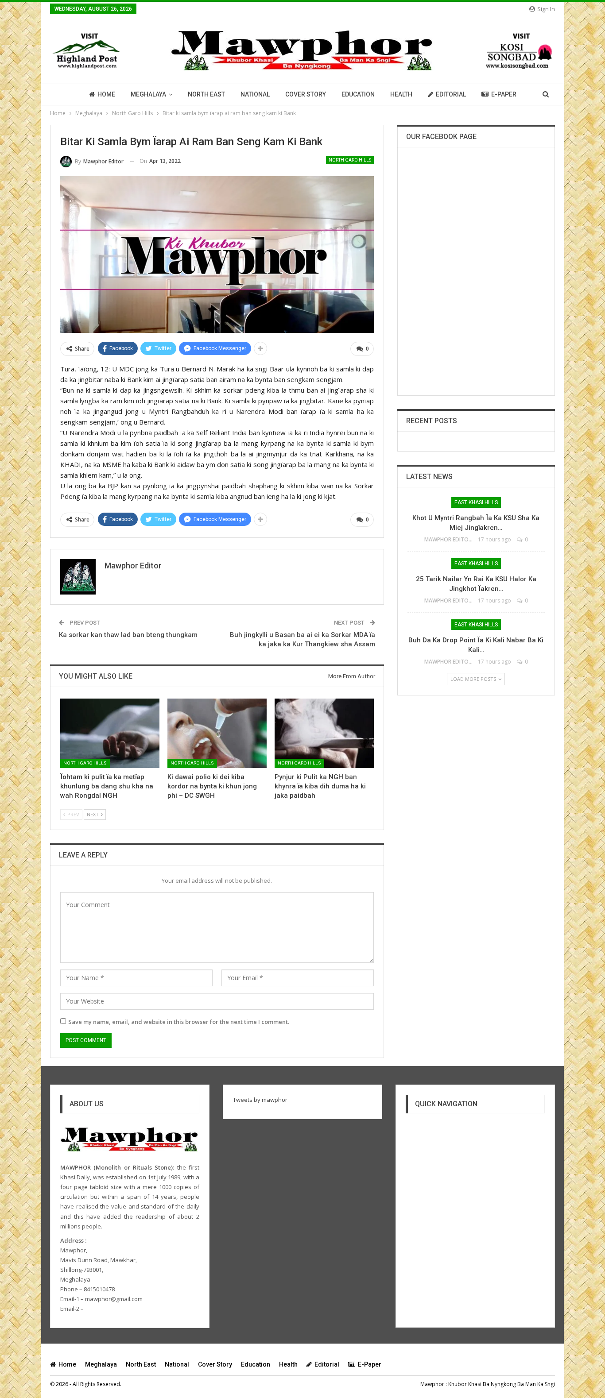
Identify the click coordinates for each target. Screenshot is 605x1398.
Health (401, 94)
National (255, 94)
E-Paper (503, 94)
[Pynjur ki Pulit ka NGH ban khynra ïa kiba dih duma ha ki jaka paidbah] (324, 733)
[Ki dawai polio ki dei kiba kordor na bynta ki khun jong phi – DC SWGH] (217, 733)
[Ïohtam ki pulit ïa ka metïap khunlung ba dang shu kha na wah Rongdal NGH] (109, 733)
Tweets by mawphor (260, 1100)
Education (358, 94)
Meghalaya (148, 94)
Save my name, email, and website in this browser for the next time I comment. (178, 1022)
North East (206, 94)
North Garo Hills (350, 160)
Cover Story (305, 94)
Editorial (451, 94)
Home (106, 94)
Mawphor (432, 1384)
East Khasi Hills (476, 502)
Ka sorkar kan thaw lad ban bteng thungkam (128, 635)
